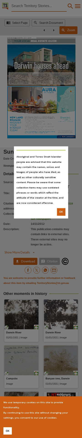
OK (61, 212)
